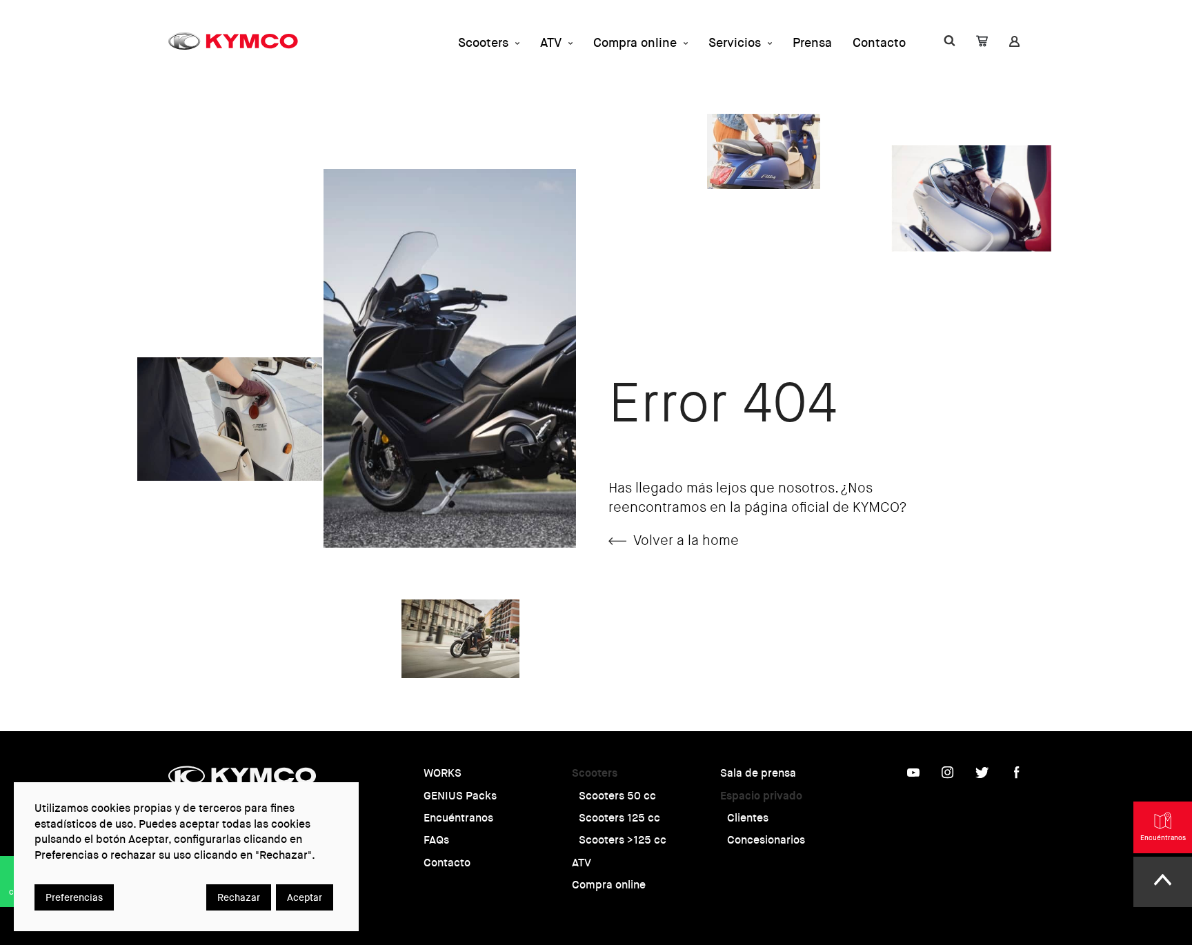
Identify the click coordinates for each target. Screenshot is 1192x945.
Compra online (635, 42)
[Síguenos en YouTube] (913, 775)
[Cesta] (982, 43)
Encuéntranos (458, 817)
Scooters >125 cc (622, 840)
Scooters (483, 42)
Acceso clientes (939, 61)
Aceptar (304, 897)
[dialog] (186, 856)
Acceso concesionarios (783, 61)
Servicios (734, 42)
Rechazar (238, 897)
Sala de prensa (758, 773)
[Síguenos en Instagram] (948, 775)
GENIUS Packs (460, 795)
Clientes (747, 817)
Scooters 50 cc (617, 795)
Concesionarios (766, 840)
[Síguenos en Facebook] (1017, 775)
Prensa (812, 42)
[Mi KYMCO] (949, 43)
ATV (551, 42)
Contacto (879, 42)
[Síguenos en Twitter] (982, 775)
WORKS (442, 773)
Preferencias (74, 897)
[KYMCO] (233, 41)
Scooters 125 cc (619, 817)
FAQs (436, 840)
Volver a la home (686, 540)
